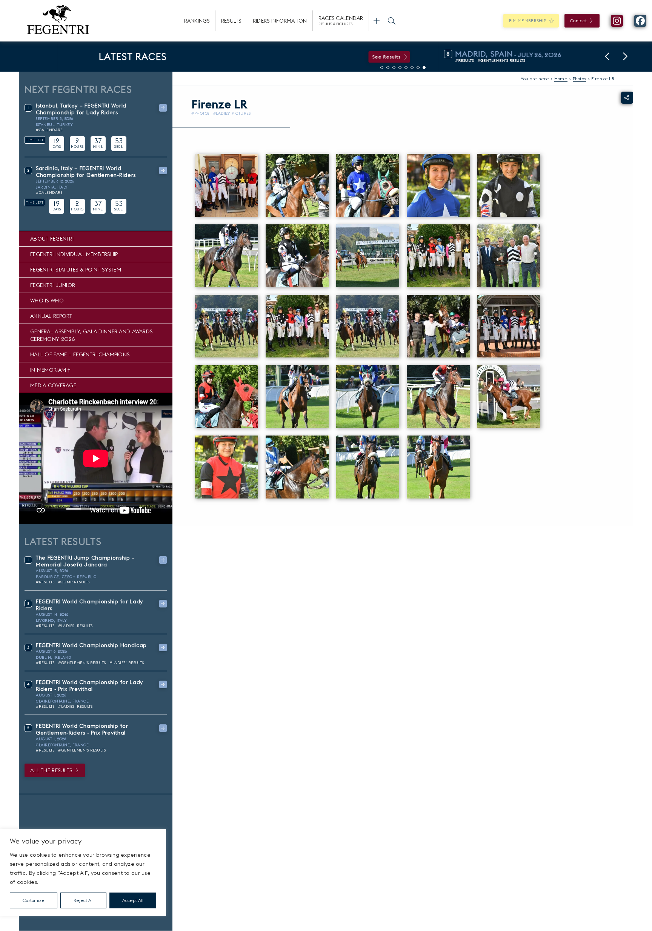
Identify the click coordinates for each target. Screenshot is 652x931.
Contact (578, 20)
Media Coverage (53, 385)
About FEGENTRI (52, 238)
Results (231, 20)
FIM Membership (527, 20)
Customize (34, 900)
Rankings (197, 20)
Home (560, 78)
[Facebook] (640, 21)
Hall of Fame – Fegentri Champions (79, 354)
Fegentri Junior (52, 285)
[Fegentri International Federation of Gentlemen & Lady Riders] (58, 20)
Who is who (47, 300)
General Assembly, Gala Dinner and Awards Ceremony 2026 (91, 335)
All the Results (51, 770)
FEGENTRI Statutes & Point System (75, 269)
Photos (579, 78)
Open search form (391, 20)
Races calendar (340, 20)
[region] (83, 872)
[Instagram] (617, 21)
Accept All (132, 900)
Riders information (280, 20)
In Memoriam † (50, 370)
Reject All (84, 900)
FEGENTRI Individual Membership (74, 254)
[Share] (627, 98)
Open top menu (376, 20)
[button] (607, 56)
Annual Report (51, 316)
